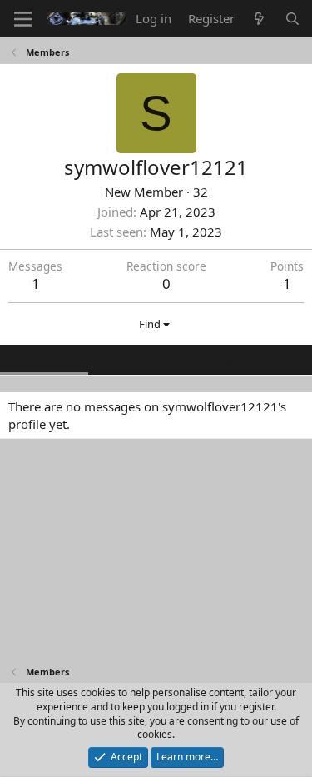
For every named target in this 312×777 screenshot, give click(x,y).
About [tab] (274, 358)
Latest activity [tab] (136, 358)
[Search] (292, 18)
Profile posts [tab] (44, 358)
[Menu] (22, 19)
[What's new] (259, 18)
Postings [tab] (215, 358)
